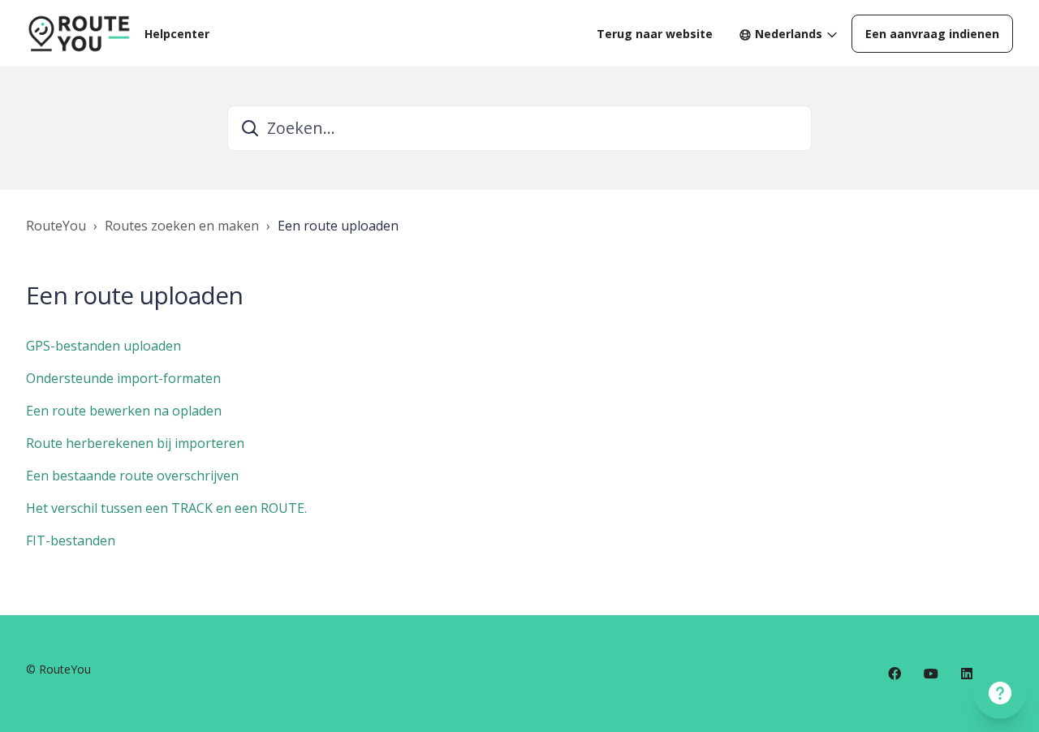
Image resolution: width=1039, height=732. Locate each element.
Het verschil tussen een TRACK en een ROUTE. (166, 508)
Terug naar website (655, 33)
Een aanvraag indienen (932, 33)
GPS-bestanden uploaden (103, 346)
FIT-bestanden (70, 540)
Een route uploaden (338, 226)
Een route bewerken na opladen (124, 411)
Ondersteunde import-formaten (123, 378)
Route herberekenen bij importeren (135, 443)
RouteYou (56, 226)
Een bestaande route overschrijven (132, 475)
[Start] (78, 33)
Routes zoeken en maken (182, 226)
